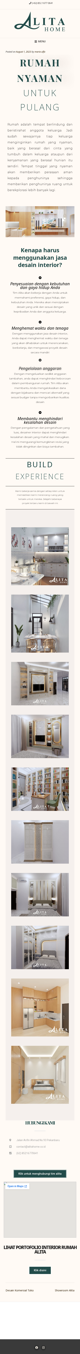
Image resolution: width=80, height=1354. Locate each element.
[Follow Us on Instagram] (43, 1347)
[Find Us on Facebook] (36, 1347)
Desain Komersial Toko (20, 1290)
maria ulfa (40, 51)
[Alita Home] (40, 22)
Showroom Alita (64, 1290)
